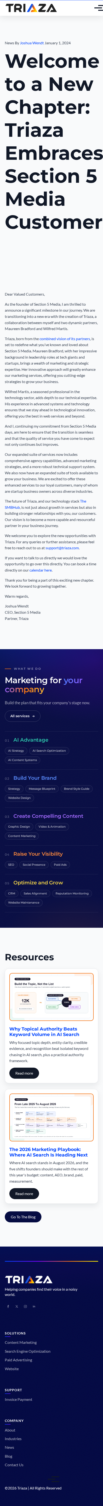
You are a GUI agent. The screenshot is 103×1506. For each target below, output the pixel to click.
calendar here (40, 570)
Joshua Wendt (32, 42)
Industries (13, 1438)
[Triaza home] (31, 8)
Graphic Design (19, 826)
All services (19, 716)
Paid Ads (60, 864)
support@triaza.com (62, 547)
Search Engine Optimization (28, 1351)
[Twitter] (16, 1306)
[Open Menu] (94, 8)
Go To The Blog (23, 1216)
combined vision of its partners (65, 338)
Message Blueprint (42, 788)
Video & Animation (52, 826)
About (10, 1430)
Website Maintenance (23, 902)
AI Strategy (16, 750)
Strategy (14, 788)
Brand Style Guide (76, 788)
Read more (24, 1073)
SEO (11, 864)
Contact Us (14, 1464)
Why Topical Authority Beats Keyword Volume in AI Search (44, 1031)
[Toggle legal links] (51, 1479)
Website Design (19, 798)
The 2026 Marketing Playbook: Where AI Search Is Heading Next (48, 1152)
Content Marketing (21, 836)
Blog (8, 1456)
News (9, 1447)
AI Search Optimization (49, 750)
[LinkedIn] (34, 1306)
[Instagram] (25, 1306)
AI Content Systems (22, 760)
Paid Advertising (18, 1359)
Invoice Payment (18, 1399)
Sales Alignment (35, 893)
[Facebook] (8, 1306)
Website (12, 1368)
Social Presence (34, 864)
